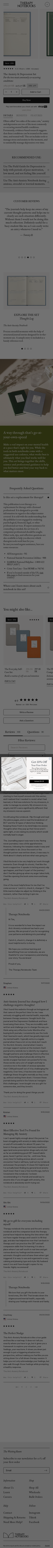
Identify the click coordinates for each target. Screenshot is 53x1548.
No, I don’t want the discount (39, 788)
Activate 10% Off (39, 781)
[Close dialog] (50, 759)
